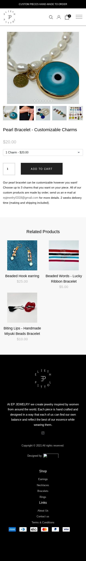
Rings (43, 497)
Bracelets (42, 491)
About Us (43, 510)
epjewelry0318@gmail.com (20, 197)
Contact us (43, 516)
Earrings (43, 479)
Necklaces (43, 485)
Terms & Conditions (43, 522)
